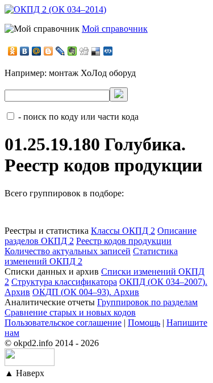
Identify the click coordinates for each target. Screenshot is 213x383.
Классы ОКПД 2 (123, 230)
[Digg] (84, 51)
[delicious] (96, 51)
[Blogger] (49, 51)
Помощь (144, 322)
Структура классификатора (64, 282)
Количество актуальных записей (68, 251)
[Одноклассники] (13, 51)
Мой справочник (115, 28)
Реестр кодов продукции (124, 241)
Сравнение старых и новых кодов (70, 312)
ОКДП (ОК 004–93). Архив (85, 292)
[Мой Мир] (37, 51)
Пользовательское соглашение (63, 322)
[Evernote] (72, 51)
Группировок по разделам (147, 302)
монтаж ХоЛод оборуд (92, 73)
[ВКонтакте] (25, 51)
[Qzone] (108, 51)
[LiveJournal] (60, 51)
